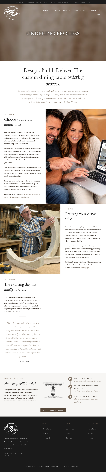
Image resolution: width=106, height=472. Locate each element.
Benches (46, 433)
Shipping (90, 433)
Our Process (70, 429)
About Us (69, 433)
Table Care (92, 429)
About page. (85, 268)
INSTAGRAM (8, 453)
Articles (90, 438)
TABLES (46, 10)
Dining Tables (47, 429)
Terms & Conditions (72, 466)
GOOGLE (8, 455)
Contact (69, 438)
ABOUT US (67, 10)
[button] (53, 410)
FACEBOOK (19, 453)
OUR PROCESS (81, 10)
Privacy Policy (57, 466)
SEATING (56, 10)
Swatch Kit (46, 438)
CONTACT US (95, 10)
